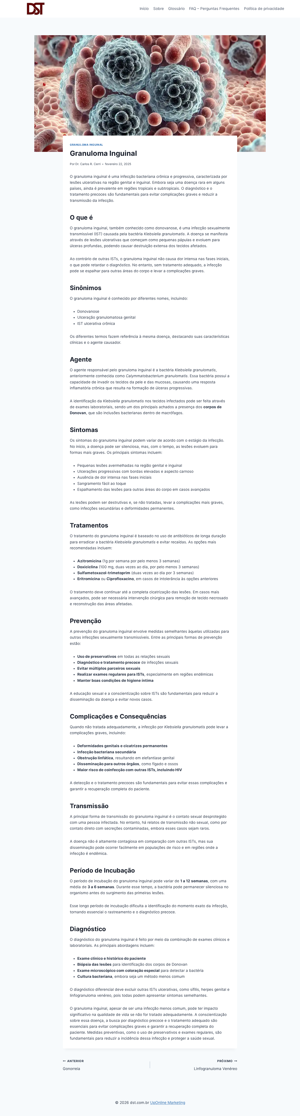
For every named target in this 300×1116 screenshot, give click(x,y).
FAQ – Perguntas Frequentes (214, 8)
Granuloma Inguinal (86, 144)
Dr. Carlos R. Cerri (88, 164)
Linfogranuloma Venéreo (215, 1065)
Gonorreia (73, 1065)
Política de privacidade (264, 8)
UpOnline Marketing (167, 1102)
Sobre (158, 8)
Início (144, 8)
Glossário (176, 8)
